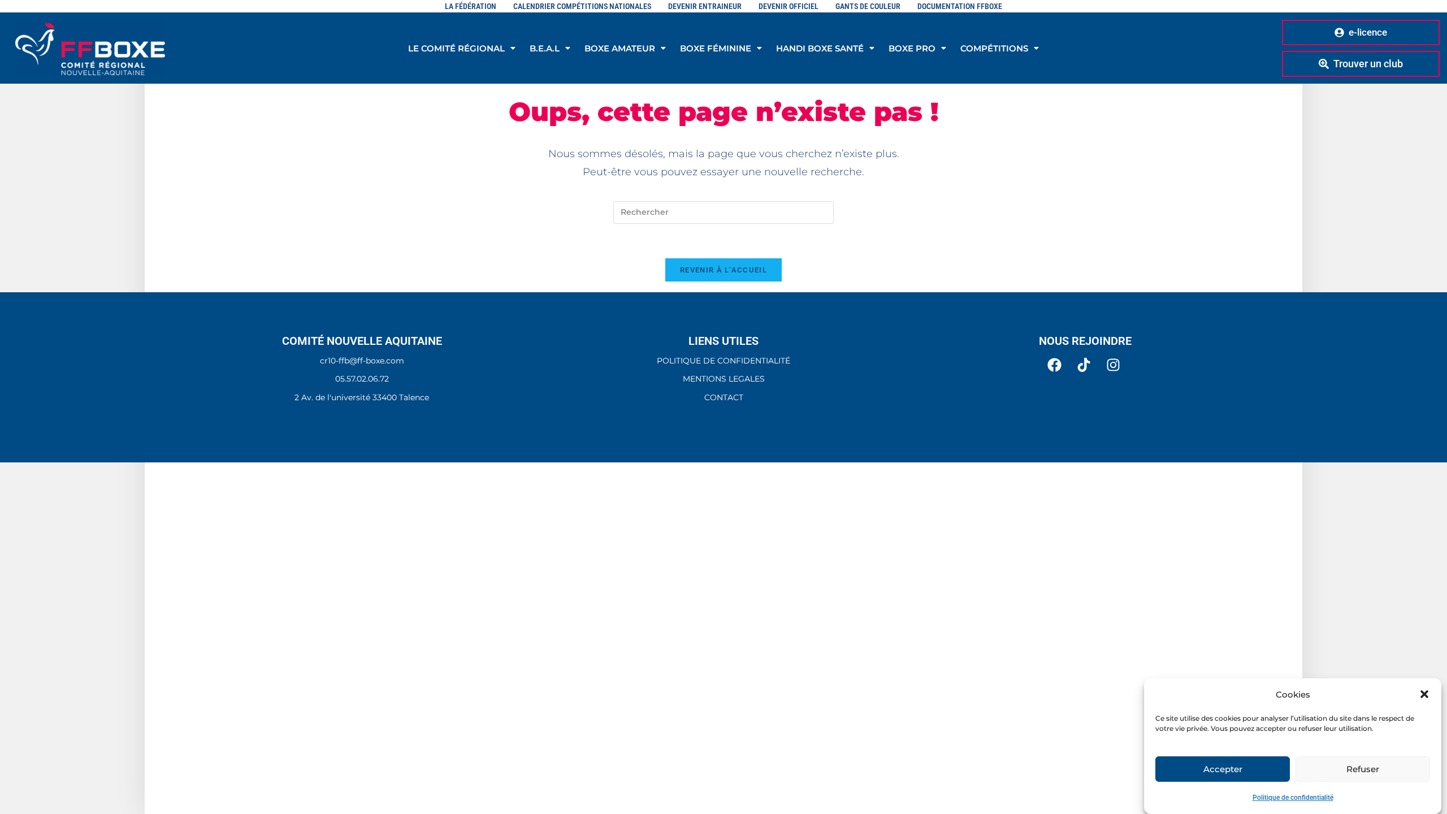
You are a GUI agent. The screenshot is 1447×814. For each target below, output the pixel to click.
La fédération (470, 6)
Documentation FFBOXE (959, 6)
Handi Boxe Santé (820, 48)
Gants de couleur (867, 6)
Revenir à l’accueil (723, 270)
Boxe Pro (912, 48)
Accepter (1222, 768)
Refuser (1362, 768)
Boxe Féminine (715, 48)
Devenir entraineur (705, 6)
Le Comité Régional (456, 48)
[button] (1424, 694)
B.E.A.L (545, 48)
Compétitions (994, 48)
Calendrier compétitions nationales (582, 6)
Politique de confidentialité (1293, 798)
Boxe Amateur (619, 48)
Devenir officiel (788, 6)
